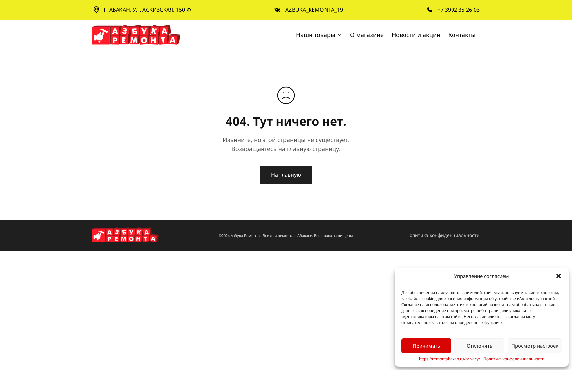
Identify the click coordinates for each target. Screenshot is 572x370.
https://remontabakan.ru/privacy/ (449, 359)
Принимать (426, 346)
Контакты (462, 35)
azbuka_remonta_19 (314, 9)
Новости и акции (416, 35)
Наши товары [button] (315, 35)
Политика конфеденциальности (513, 359)
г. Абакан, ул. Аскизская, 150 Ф (147, 9)
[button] (558, 276)
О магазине (367, 35)
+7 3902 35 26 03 (458, 9)
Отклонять (479, 346)
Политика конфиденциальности (443, 235)
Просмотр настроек (534, 346)
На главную (286, 174)
